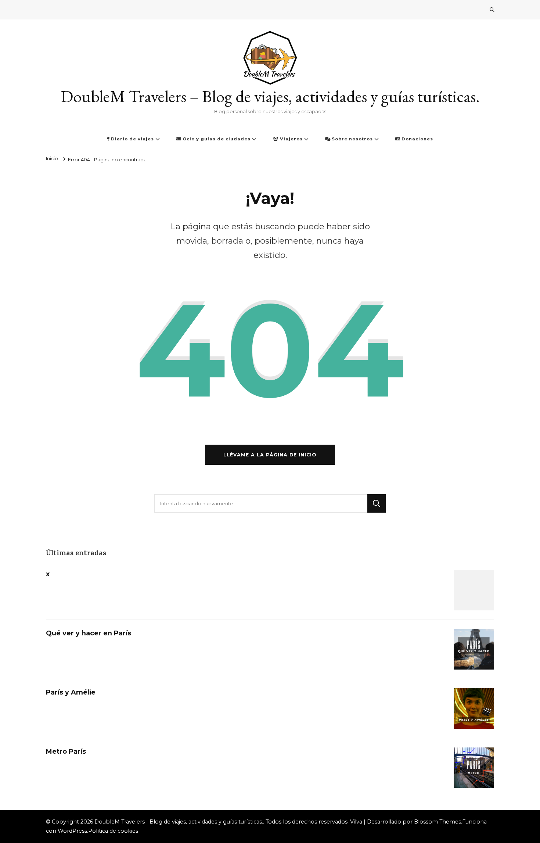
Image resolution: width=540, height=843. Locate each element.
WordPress (72, 831)
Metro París (66, 751)
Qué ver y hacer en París (88, 633)
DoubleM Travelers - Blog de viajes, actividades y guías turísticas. (178, 821)
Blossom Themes (437, 821)
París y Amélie (71, 692)
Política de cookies (113, 831)
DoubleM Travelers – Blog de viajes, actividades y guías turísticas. (270, 96)
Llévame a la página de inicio (270, 455)
